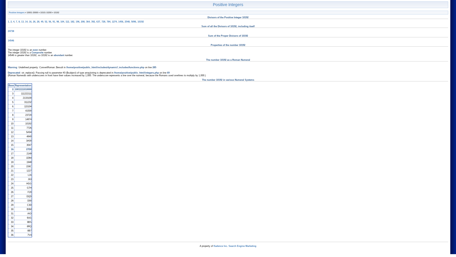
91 (54, 21)
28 (38, 21)
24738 (11, 31)
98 (57, 21)
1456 (120, 21)
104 (62, 21)
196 (77, 21)
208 (83, 21)
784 (108, 21)
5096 (133, 21)
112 (67, 21)
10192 (141, 21)
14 (26, 21)
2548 (127, 21)
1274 (114, 21)
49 (42, 21)
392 (93, 21)
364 (88, 21)
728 (103, 21)
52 (46, 21)
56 (50, 21)
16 (30, 21)
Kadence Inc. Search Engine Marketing (235, 246)
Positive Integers (228, 4)
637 (98, 21)
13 (22, 21)
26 (34, 21)
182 (72, 21)
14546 (11, 40)
